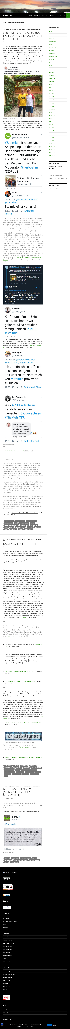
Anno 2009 (52, 137)
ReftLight (32, 29)
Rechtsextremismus (10, 771)
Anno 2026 (52, 84)
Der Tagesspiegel (9, 521)
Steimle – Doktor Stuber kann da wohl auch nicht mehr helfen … (22, 35)
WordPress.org (7, 1019)
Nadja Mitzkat (25, 525)
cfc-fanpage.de (24, 747)
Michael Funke (8, 860)
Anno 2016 (37, 786)
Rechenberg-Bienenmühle (20, 860)
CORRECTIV (6, 934)
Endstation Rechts (7, 940)
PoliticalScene (24, 29)
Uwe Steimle (38, 527)
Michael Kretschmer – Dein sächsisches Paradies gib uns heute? (23, 757)
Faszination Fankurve (8, 943)
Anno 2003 (52, 155)
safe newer (52, 15)
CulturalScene (7, 29)
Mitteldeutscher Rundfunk (12, 525)
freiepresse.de (12, 529)
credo (59, 15)
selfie (30, 15)
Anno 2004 (52, 152)
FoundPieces (6, 786)
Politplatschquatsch (8, 971)
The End (5, 989)
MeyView (51, 81)
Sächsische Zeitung (21, 527)
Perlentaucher (6, 968)
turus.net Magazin (7, 977)
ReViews (51, 66)
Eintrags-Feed (6, 1013)
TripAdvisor (52, 78)
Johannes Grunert (36, 767)
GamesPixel (52, 44)
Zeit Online (7, 774)
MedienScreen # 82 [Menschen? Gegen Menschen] (17, 792)
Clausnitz (7, 858)
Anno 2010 (52, 134)
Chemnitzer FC (24, 765)
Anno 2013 (52, 124)
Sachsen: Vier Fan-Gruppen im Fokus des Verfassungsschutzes (23, 722)
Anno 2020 (52, 103)
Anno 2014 (52, 121)
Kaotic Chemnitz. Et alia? (21, 543)
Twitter (30, 527)
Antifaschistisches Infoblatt (10, 921)
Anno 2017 (52, 112)
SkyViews (51, 69)
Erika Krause (33, 765)
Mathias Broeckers (7, 955)
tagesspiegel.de (28, 529)
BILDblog (5, 927)
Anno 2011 (52, 131)
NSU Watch (6, 964)
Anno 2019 (38, 29)
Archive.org (6, 918)
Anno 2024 (52, 90)
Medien (32, 523)
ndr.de (20, 529)
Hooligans (26, 767)
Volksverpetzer (6, 980)
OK (49, 1025)
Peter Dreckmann (9, 527)
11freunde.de (8, 765)
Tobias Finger (29, 771)
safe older (44, 15)
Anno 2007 (52, 143)
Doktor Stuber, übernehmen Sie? (14, 451)
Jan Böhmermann (31, 521)
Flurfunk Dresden (7, 949)
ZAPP (6, 529)
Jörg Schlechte (8, 523)
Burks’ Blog (6, 930)
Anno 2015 (52, 118)
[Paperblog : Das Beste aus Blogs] (7, 907)
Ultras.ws (37, 771)
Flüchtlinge (15, 858)
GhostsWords (53, 47)
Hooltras (12, 539)
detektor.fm (11, 636)
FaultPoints (52, 38)
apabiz (4, 924)
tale (64, 15)
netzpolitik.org (6, 961)
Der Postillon (6, 937)
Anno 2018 (52, 109)
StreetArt (51, 72)
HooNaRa (18, 767)
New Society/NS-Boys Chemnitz (29, 769)
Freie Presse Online (20, 521)
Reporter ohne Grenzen (9, 974)
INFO (54, 1025)
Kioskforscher (6, 952)
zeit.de (6, 776)
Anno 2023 (52, 93)
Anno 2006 (52, 146)
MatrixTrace (52, 53)
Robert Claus (20, 771)
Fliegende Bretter (7, 946)
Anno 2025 (52, 87)
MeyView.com (7, 15)
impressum (37, 15)
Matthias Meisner (23, 523)
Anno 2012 (52, 127)
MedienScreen (16, 29)
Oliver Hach (34, 525)
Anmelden (5, 1010)
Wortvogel (5, 983)
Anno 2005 (52, 149)
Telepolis (51, 75)
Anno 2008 (52, 140)
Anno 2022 (52, 97)
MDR (16, 523)
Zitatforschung (6, 986)
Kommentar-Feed (7, 1016)
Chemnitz (15, 765)
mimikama (5, 958)
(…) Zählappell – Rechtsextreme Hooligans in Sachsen (20, 671)
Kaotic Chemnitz (9, 769)
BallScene (6, 539)
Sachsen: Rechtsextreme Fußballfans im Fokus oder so (20, 681)
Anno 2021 (52, 100)
